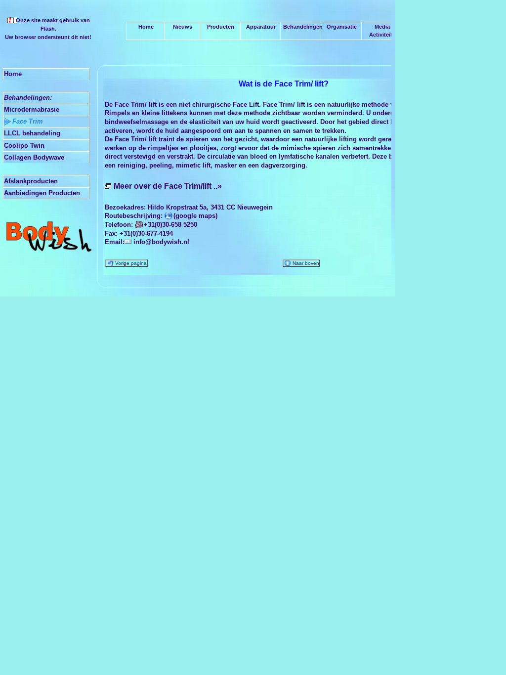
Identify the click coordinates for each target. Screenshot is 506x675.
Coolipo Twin (24, 145)
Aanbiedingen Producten (42, 193)
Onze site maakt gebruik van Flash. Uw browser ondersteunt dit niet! (48, 28)
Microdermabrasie (31, 109)
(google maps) (195, 215)
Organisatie (341, 27)
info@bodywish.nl (161, 242)
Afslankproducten (31, 181)
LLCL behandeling (32, 133)
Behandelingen (302, 27)
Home (13, 74)
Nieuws (181, 27)
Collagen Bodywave (34, 157)
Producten (220, 27)
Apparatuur (260, 27)
